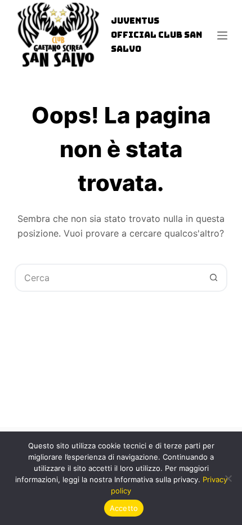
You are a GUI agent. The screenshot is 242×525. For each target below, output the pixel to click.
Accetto (124, 508)
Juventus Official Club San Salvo (156, 35)
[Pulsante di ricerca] (213, 278)
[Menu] (222, 35)
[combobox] (108, 278)
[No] (228, 478)
